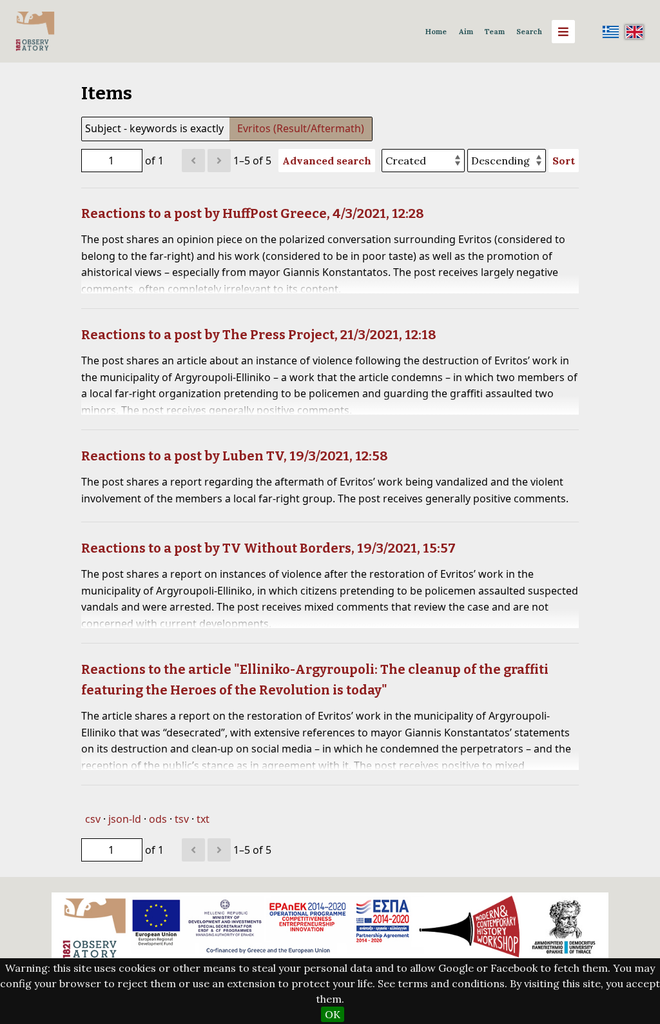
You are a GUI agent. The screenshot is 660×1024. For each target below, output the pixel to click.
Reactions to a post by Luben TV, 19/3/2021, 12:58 (234, 456)
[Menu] (563, 31)
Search (529, 31)
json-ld (124, 819)
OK (332, 1014)
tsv (182, 819)
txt (203, 819)
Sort (563, 160)
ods (158, 819)
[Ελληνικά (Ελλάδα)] (611, 31)
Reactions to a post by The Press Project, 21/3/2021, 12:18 (258, 334)
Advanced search (326, 160)
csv (93, 819)
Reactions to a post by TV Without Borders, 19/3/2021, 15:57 (268, 548)
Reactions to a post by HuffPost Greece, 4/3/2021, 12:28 (252, 213)
